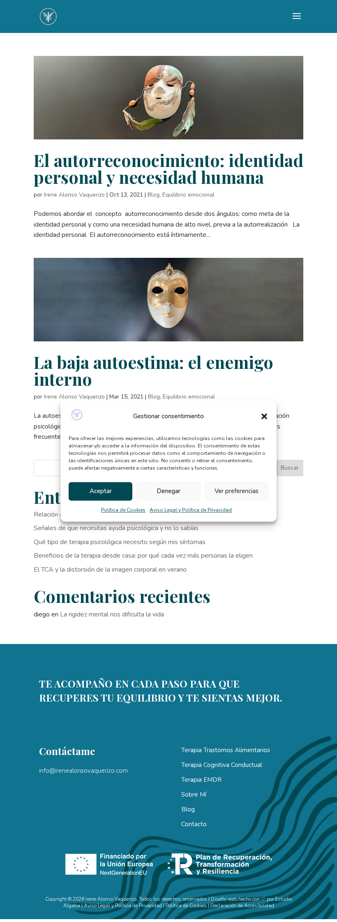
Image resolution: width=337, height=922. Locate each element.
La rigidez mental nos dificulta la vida (112, 614)
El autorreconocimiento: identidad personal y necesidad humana (168, 168)
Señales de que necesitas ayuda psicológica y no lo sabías (116, 528)
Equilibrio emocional (188, 195)
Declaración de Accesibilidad (242, 905)
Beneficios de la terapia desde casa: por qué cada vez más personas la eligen (143, 555)
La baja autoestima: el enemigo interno (153, 370)
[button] (264, 416)
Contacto (194, 824)
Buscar (290, 468)
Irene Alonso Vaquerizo (74, 195)
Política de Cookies (123, 510)
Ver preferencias (237, 491)
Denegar (168, 491)
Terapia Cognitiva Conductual (221, 765)
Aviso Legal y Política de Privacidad (191, 510)
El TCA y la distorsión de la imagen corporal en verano (110, 569)
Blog (153, 195)
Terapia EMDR (201, 780)
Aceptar (101, 491)
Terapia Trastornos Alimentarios (225, 750)
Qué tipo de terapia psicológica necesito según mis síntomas (119, 542)
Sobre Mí (193, 794)
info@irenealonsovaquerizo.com (83, 771)
